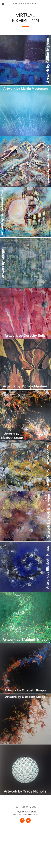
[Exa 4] (25, 769)
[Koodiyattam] (25, 516)
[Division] (25, 60)
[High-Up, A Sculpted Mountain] (25, 161)
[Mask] (25, 313)
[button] (3, 3)
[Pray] (25, 364)
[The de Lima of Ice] (25, 111)
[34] (25, 567)
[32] (25, 617)
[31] (25, 668)
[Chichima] (25, 465)
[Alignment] (25, 263)
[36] (25, 415)
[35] (25, 719)
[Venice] (25, 212)
